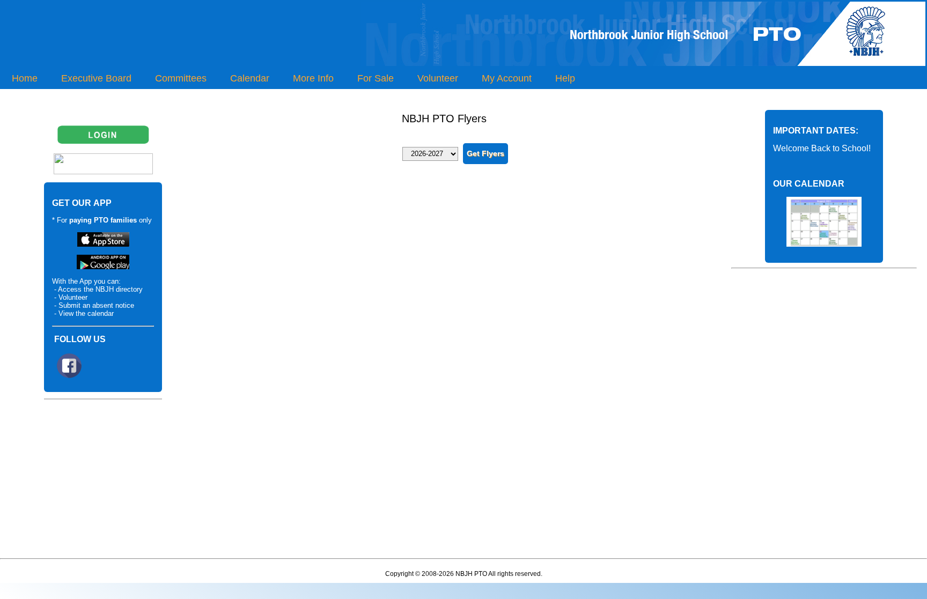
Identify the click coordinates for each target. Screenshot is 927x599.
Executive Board (96, 78)
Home (24, 78)
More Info (313, 78)
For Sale (375, 78)
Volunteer (438, 78)
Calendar (250, 78)
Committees (181, 78)
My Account (506, 78)
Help (565, 78)
